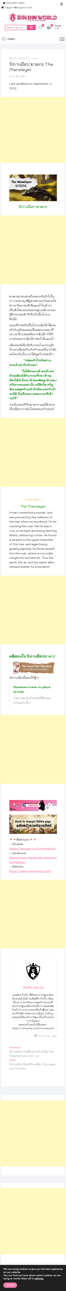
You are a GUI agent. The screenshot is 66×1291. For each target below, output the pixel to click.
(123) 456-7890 (15, 3)
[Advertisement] (33, 130)
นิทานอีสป (21, 76)
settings (38, 1278)
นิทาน (12, 76)
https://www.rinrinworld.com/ (30, 871)
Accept (10, 1285)
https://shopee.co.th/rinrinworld (32, 848)
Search (31, 27)
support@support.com (18, 7)
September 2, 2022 (24, 58)
